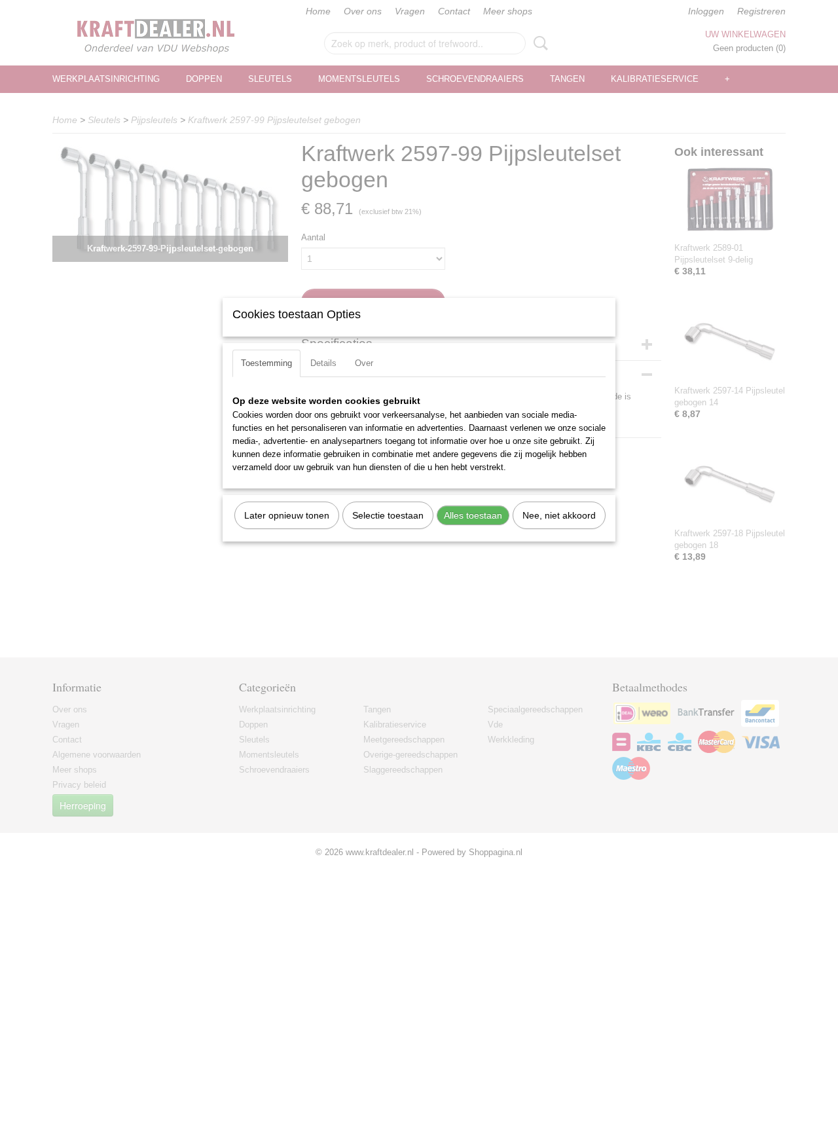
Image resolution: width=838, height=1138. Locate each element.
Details (323, 363)
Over (364, 363)
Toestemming (266, 363)
